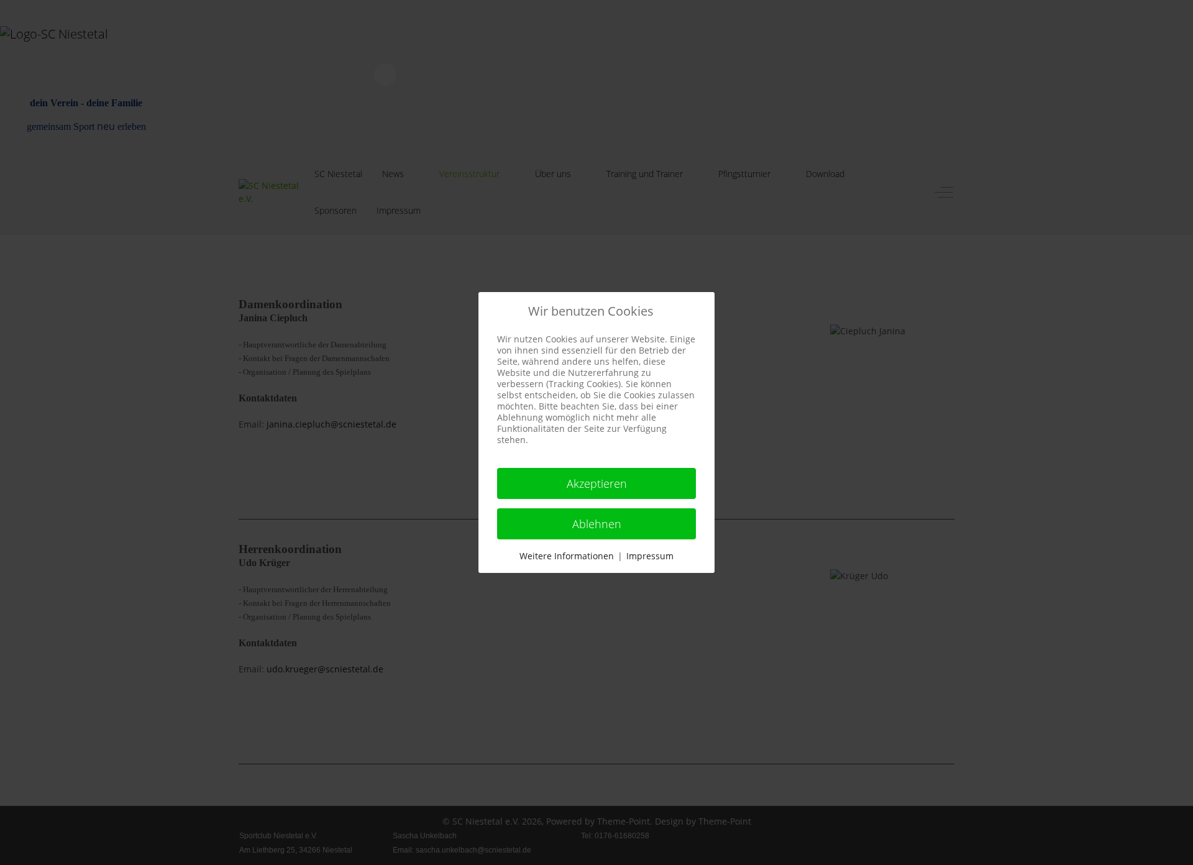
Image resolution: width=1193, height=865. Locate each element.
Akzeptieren (597, 483)
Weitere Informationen (566, 556)
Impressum (650, 556)
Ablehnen (596, 523)
